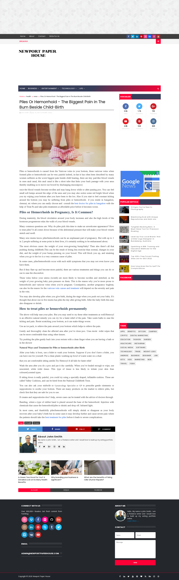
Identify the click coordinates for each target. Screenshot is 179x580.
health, (45, 112)
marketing (140, 359)
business (135, 355)
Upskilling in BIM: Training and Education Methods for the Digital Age (145, 248)
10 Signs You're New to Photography (141, 208)
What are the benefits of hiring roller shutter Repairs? (98, 478)
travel (124, 363)
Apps (123, 331)
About (31, 36)
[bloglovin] (141, 576)
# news (36, 423)
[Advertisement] (73, 17)
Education (125, 339)
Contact (41, 36)
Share (57, 429)
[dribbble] (145, 36)
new (149, 359)
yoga (132, 363)
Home (22, 36)
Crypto (124, 335)
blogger (34, 490)
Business (32, 88)
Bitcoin (142, 331)
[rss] (145, 576)
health (28, 96)
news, (50, 112)
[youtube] (158, 36)
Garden (147, 339)
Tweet (34, 429)
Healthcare (126, 343)
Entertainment (49, 88)
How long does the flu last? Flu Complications (145, 267)
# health (28, 423)
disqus (66, 490)
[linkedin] (137, 36)
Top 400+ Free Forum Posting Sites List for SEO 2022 (145, 257)
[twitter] (133, 36)
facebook (98, 490)
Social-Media (127, 347)
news (36, 96)
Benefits (132, 331)
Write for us (54, 36)
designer (147, 355)
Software (140, 347)
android (124, 355)
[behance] (150, 36)
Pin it (82, 429)
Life (81, 88)
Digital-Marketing (139, 335)
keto (123, 359)
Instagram (139, 343)
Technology (68, 88)
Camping (153, 331)
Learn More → (133, 521)
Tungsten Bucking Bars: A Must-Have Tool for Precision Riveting (145, 229)
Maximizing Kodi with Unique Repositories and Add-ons (144, 218)
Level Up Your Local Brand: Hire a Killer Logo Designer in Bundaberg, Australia (146, 238)
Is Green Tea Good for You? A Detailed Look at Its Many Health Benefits (32, 480)
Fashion (137, 339)
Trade (138, 351)
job (156, 355)
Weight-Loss (150, 351)
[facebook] (128, 36)
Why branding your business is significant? (64, 478)
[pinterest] (141, 36)
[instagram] (154, 36)
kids (130, 359)
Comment (106, 429)
